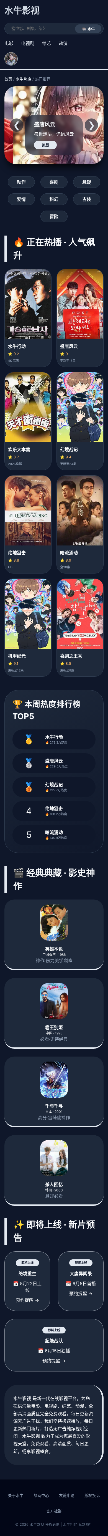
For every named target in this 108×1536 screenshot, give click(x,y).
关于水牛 (16, 1495)
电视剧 (27, 43)
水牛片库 (23, 79)
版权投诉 (92, 1495)
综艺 (46, 43)
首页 (8, 79)
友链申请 (66, 1495)
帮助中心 (41, 1495)
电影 (8, 43)
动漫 (63, 43)
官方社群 (54, 1511)
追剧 (45, 145)
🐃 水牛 (88, 29)
